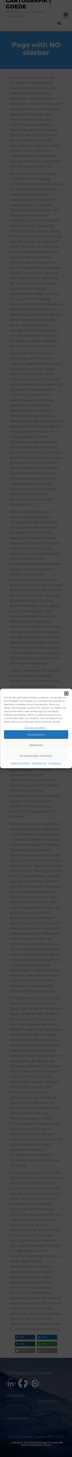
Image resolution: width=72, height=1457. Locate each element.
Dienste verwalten (35, 727)
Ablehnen (36, 745)
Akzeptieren (36, 734)
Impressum (55, 763)
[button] (66, 693)
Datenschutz (38, 763)
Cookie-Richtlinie (20, 763)
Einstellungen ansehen (36, 756)
